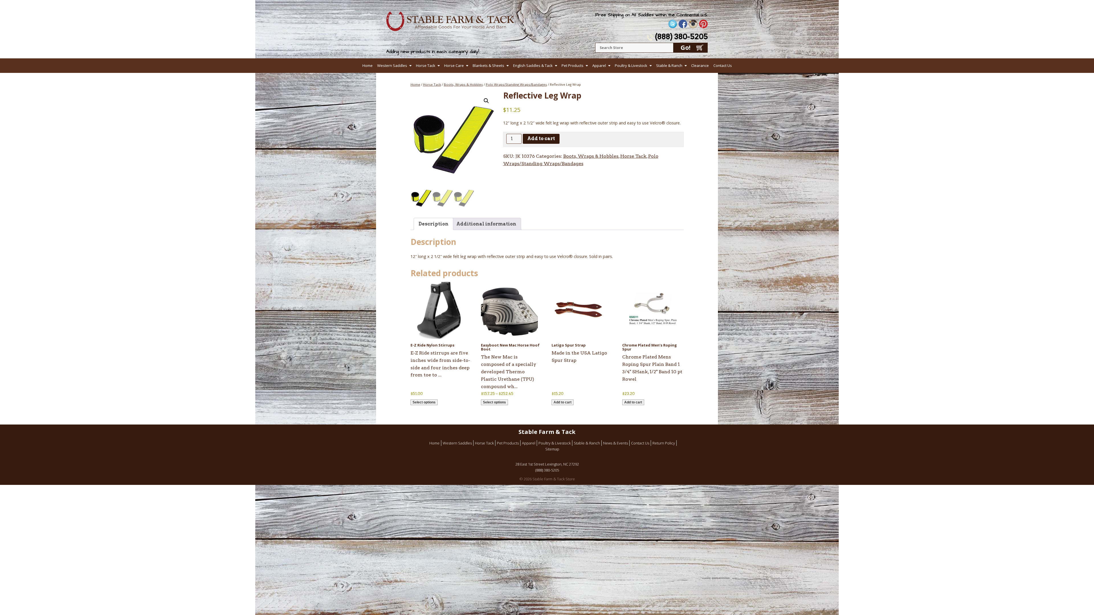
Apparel (599, 65)
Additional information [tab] (486, 224)
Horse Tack (425, 65)
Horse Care (454, 65)
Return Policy (663, 443)
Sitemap (552, 449)
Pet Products (572, 65)
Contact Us (722, 65)
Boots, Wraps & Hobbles (463, 84)
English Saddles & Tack (533, 65)
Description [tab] (433, 224)
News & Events (615, 443)
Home (367, 65)
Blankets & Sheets (488, 65)
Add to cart (541, 138)
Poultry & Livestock (631, 65)
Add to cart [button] (563, 402)
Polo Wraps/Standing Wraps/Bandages (516, 84)
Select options (424, 402)
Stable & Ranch (669, 65)
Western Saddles (392, 65)
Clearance (700, 65)
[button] (486, 101)
